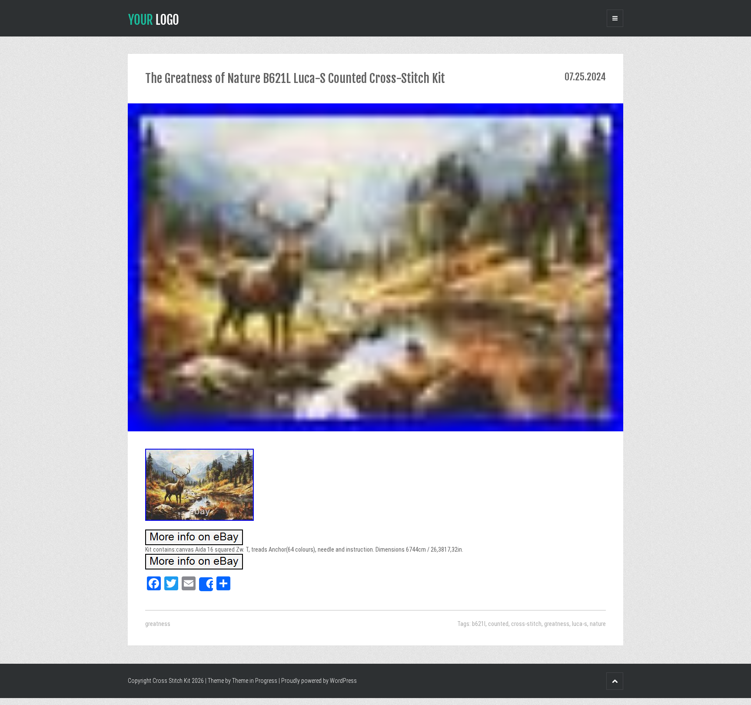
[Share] (206, 584)
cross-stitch (526, 623)
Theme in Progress (254, 680)
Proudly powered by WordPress (319, 680)
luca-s (579, 623)
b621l (478, 623)
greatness (157, 623)
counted (498, 623)
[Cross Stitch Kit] (153, 18)
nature (598, 623)
